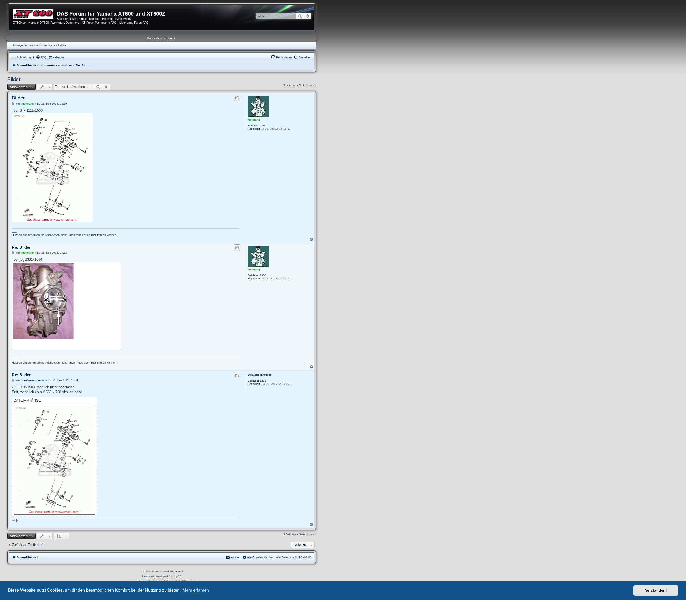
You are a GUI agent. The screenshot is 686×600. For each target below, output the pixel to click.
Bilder (14, 79)
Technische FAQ (106, 22)
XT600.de (19, 22)
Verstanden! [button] (656, 590)
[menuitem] (41, 57)
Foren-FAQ (141, 22)
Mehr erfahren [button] (195, 590)
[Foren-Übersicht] (35, 13)
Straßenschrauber (259, 374)
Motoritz (94, 18)
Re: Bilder (21, 247)
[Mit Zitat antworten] (237, 98)
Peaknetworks (123, 18)
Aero (145, 576)
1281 (263, 380)
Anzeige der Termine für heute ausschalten (39, 45)
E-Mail (179, 571)
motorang (254, 119)
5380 (263, 125)
